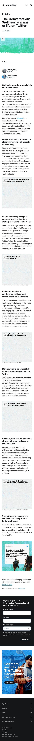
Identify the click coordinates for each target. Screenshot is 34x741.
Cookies (4, 730)
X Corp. (4, 708)
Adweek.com (7, 585)
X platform (5, 704)
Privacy (4, 732)
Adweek (20, 118)
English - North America (9, 736)
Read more (9, 682)
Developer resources (8, 717)
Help (3, 712)
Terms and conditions (8, 734)
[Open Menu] (26, 5)
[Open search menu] (31, 5)
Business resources (8, 721)
